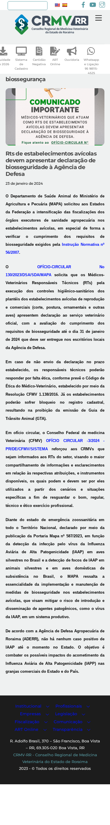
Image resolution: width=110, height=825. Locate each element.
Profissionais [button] (68, 706)
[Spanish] (64, 5)
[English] (57, 5)
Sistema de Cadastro (21, 64)
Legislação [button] (66, 713)
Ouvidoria (72, 60)
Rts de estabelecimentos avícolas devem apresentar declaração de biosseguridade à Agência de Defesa (51, 163)
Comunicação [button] (68, 721)
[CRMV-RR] (51, 32)
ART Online (55, 62)
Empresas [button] (30, 713)
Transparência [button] (67, 729)
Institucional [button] (28, 706)
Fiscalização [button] (27, 721)
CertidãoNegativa (39, 62)
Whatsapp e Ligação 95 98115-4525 (91, 66)
